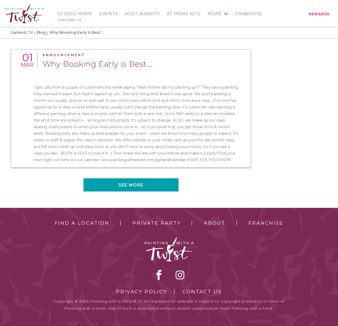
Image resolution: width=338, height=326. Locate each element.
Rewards (319, 14)
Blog (41, 32)
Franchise (248, 14)
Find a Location (82, 223)
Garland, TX (70, 20)
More (215, 14)
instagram (180, 275)
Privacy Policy (141, 292)
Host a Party (142, 14)
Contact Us (202, 292)
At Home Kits (184, 14)
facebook (159, 275)
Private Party (157, 223)
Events (108, 14)
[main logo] (24, 6)
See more (130, 185)
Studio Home (75, 14)
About (214, 223)
